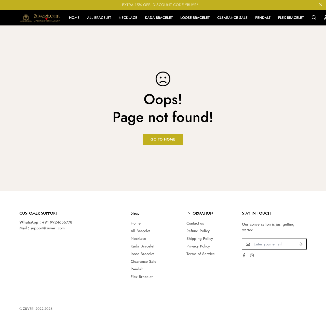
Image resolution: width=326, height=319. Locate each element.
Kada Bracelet (159, 17)
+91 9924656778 (57, 222)
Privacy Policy (198, 246)
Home (74, 17)
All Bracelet (99, 17)
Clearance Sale (232, 17)
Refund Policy (198, 231)
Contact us (195, 223)
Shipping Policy (199, 238)
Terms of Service (200, 254)
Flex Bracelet (291, 17)
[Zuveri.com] (40, 17)
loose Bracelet (195, 17)
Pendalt (262, 17)
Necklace (128, 17)
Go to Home (163, 139)
